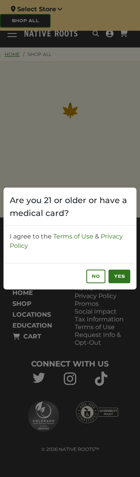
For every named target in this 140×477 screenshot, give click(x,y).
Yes (119, 276)
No (96, 276)
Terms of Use (73, 236)
